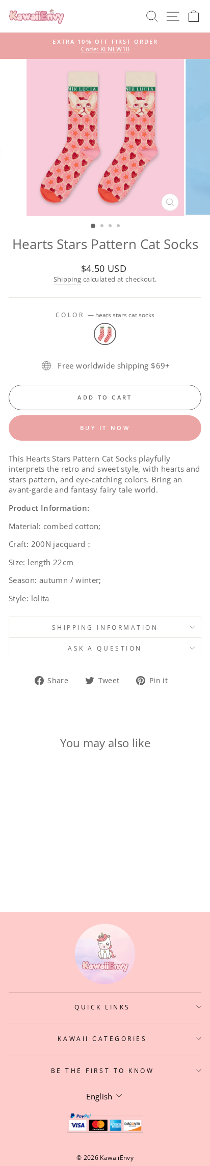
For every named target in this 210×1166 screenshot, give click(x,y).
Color (105, 315)
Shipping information (105, 627)
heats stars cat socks (105, 334)
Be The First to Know (102, 1070)
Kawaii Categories (102, 1038)
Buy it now (105, 428)
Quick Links (102, 1007)
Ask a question (105, 648)
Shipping (68, 279)
